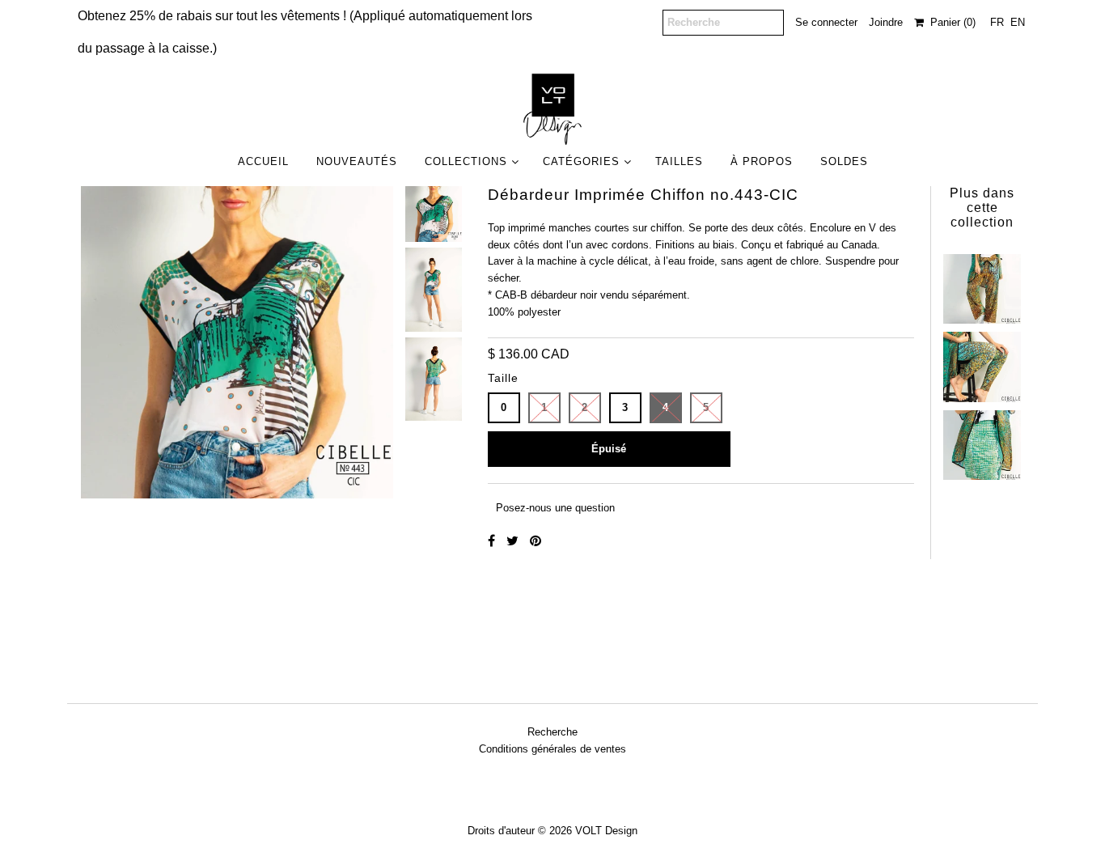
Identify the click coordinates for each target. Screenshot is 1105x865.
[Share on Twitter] (514, 541)
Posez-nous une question (555, 508)
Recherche (552, 732)
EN (1017, 22)
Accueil (263, 161)
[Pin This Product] (535, 541)
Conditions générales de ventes (552, 749)
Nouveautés (356, 161)
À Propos (761, 161)
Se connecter (826, 22)
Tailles (679, 161)
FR (997, 22)
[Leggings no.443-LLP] (982, 362)
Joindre (886, 22)
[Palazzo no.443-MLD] (982, 285)
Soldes (844, 161)
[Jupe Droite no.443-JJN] (982, 441)
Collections (466, 161)
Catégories (581, 161)
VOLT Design (606, 831)
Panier (950, 22)
